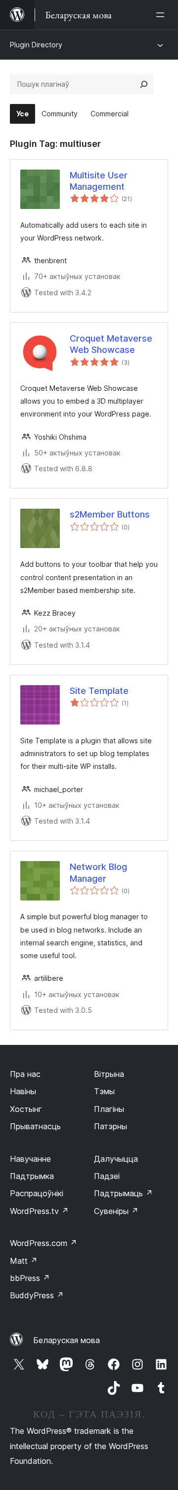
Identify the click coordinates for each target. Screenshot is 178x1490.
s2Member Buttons (110, 514)
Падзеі (107, 1176)
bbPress (30, 1278)
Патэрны (110, 1126)
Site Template (99, 691)
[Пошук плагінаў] (144, 84)
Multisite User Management (99, 181)
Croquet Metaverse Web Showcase (111, 344)
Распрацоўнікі (36, 1193)
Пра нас (25, 1074)
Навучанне (30, 1159)
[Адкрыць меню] (162, 15)
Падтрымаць (123, 1193)
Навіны (23, 1091)
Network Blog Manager (98, 872)
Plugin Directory (36, 44)
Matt (24, 1261)
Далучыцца (116, 1159)
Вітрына (109, 1074)
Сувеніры (116, 1211)
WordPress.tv (39, 1211)
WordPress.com (43, 1243)
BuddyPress (37, 1295)
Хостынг (26, 1109)
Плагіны (109, 1109)
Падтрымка (32, 1176)
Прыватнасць (35, 1126)
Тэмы (104, 1091)
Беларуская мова (66, 1340)
